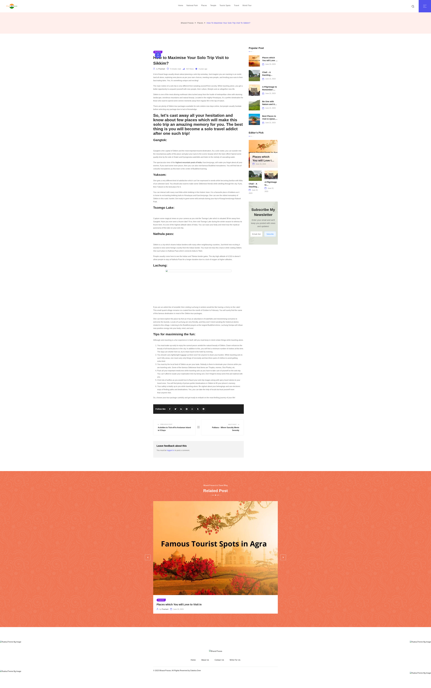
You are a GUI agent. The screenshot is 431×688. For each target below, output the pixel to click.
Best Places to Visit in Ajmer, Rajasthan (269, 119)
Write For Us (235, 660)
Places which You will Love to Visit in (179, 604)
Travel (236, 5)
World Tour (247, 5)
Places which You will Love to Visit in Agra (269, 60)
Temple (213, 5)
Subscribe (270, 234)
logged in (170, 450)
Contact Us (219, 660)
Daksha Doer (195, 670)
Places (204, 5)
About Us (205, 660)
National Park (192, 5)
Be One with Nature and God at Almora (269, 104)
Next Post (232, 424)
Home (180, 5)
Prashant (161, 69)
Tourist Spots (225, 5)
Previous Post (166, 424)
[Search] (413, 6)
